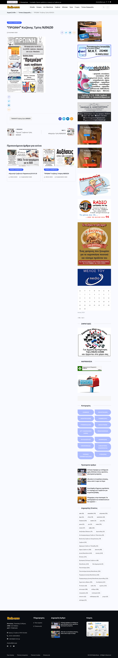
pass (102, 520)
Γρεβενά (83, 542)
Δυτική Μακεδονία (85, 553)
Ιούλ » (83, 318)
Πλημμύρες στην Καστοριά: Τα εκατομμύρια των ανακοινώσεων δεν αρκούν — (98, 500)
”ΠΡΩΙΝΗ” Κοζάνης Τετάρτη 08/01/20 (56, 173)
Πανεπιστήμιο (84, 567)
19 (99, 301)
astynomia (103, 513)
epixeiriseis (101, 517)
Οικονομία (86, 446)
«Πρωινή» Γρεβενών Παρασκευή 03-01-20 (23, 173)
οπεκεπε (82, 596)
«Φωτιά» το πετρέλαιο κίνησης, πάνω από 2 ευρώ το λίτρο (69, 632)
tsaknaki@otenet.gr (14, 639)
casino (86, 412)
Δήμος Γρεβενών (85, 549)
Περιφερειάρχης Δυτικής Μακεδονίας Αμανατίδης (93, 578)
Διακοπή (98, 549)
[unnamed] (94, 111)
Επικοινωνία (38, 626)
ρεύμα (105, 596)
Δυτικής (99, 553)
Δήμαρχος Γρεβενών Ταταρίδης (88, 546)
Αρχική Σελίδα (11, 12)
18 (94, 301)
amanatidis (92, 513)
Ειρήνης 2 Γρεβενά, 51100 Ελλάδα (17, 633)
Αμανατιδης (100, 531)
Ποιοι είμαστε (38, 623)
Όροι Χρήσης (10, 655)
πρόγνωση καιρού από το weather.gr (98, 637)
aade (81, 513)
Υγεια (71, 7)
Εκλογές (83, 556)
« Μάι (79, 318)
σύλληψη (82, 600)
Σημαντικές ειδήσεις (85, 582)
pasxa (81, 524)
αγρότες (103, 585)
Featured (83, 520)
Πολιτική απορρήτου (22, 655)
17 (89, 301)
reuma (98, 524)
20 (104, 301)
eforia (90, 517)
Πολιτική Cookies (35, 655)
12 (99, 298)
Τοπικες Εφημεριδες (87, 7)
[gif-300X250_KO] (90, 31)
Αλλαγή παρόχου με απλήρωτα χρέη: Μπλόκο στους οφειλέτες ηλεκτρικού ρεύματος (97, 472)
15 (80, 301)
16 (84, 301)
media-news (13, 177)
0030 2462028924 (14, 636)
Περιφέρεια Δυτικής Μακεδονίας (89, 575)
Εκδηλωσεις (103, 431)
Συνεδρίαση (100, 582)
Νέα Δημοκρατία (97, 564)
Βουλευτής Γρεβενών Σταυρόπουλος (90, 538)
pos (90, 524)
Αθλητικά (103, 412)
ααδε (93, 585)
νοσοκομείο (96, 593)
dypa (81, 517)
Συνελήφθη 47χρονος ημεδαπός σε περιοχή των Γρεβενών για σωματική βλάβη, (98, 490)
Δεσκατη (102, 424)
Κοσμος (39, 7)
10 (89, 298)
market (93, 520)
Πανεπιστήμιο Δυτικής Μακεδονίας (89, 571)
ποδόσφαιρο (94, 596)
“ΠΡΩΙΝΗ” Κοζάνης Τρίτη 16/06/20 (20, 118)
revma (82, 528)
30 (85, 309)
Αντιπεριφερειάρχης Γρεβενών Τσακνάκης (91, 535)
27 (104, 305)
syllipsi (91, 528)
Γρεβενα (57, 7)
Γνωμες (77, 7)
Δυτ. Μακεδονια (48, 7)
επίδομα (94, 589)
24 (89, 305)
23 (84, 305)
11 (94, 298)
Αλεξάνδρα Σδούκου (85, 531)
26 (99, 305)
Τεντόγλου (83, 585)
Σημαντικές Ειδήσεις (102, 447)
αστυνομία (83, 589)
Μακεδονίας (84, 564)
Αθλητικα (65, 7)
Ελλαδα (32, 7)
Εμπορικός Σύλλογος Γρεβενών (88, 560)
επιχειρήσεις (83, 593)
